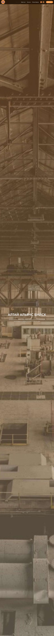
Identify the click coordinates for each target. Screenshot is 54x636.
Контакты (29, 2)
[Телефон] (41, 2)
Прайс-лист (23, 2)
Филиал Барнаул (35, 2)
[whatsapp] (43, 2)
